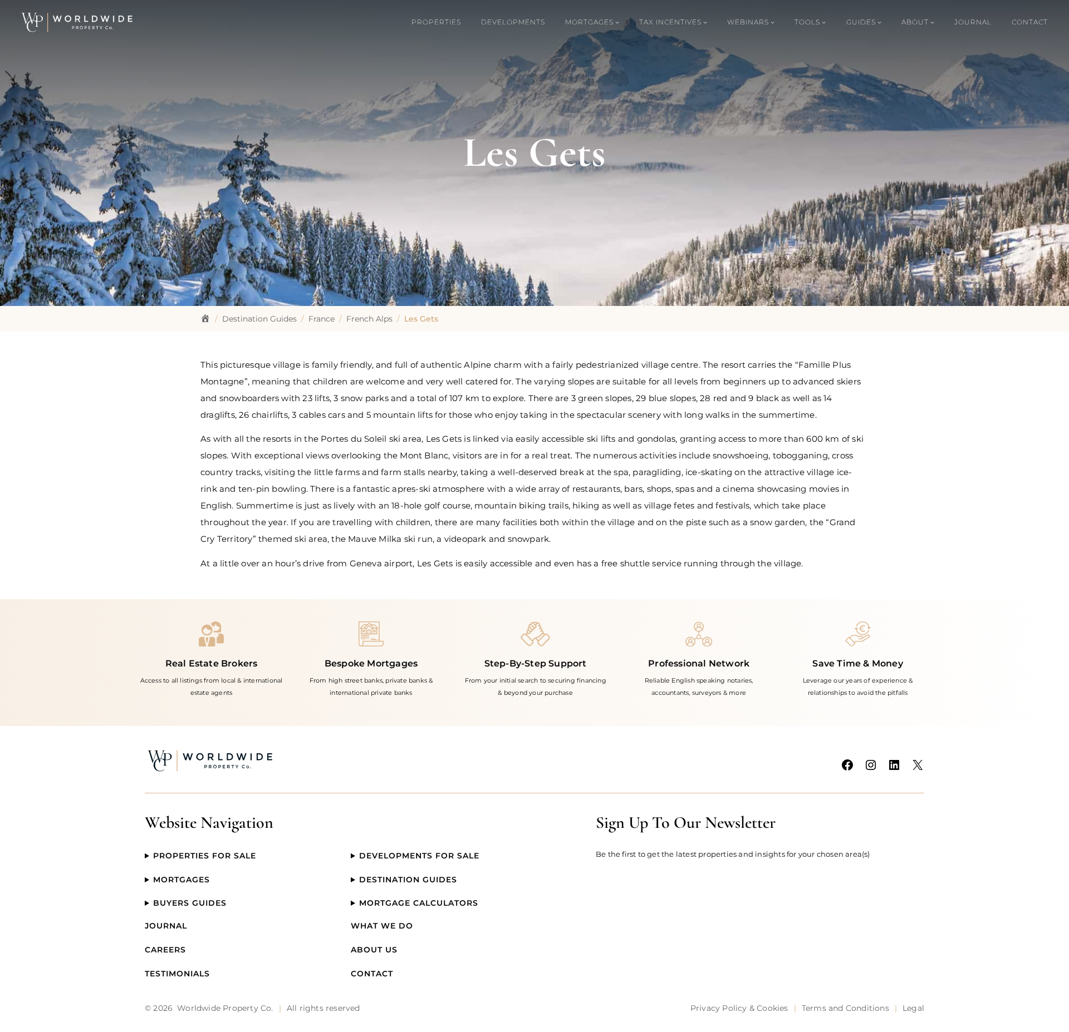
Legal (913, 1008)
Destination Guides (259, 319)
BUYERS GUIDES (190, 903)
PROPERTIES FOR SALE (204, 856)
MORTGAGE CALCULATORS (418, 903)
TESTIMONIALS (177, 974)
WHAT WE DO (382, 926)
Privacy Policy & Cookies (739, 1008)
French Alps (369, 319)
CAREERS (165, 950)
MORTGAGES (181, 880)
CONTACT (372, 974)
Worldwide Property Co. (225, 1008)
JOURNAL (166, 926)
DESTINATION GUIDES (408, 880)
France (321, 319)
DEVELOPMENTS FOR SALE (419, 856)
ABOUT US (374, 950)
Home (205, 318)
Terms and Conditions (845, 1008)
